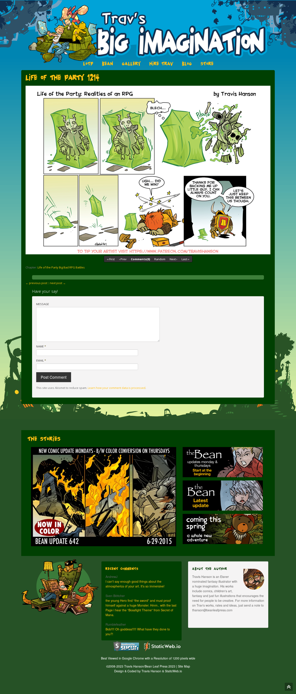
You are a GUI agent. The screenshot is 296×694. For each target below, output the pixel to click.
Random (159, 259)
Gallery (131, 63)
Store (207, 63)
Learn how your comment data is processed (116, 388)
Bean (107, 63)
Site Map (184, 666)
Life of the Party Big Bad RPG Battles (61, 267)
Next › (173, 259)
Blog (187, 63)
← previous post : (37, 283)
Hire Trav (161, 63)
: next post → (57, 283)
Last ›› (185, 259)
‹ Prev (123, 259)
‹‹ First (111, 259)
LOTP (88, 63)
